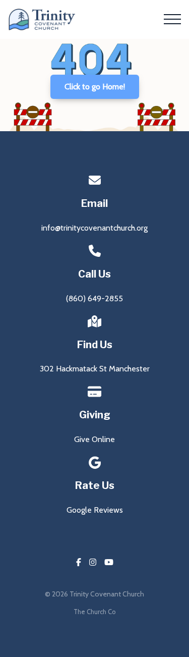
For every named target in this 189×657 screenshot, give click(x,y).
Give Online (94, 439)
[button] (172, 19)
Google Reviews (95, 510)
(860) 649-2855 (94, 298)
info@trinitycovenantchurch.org (94, 228)
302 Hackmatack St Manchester (95, 368)
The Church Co (94, 612)
